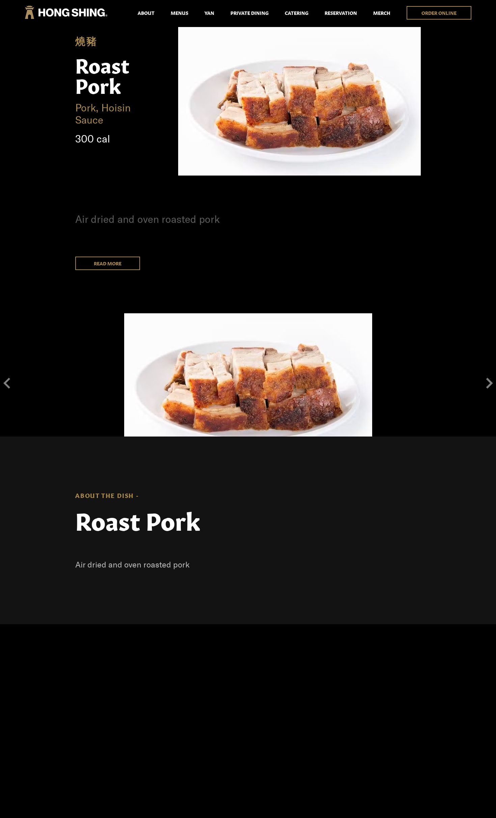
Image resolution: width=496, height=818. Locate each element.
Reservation (341, 12)
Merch (381, 12)
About (146, 12)
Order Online (439, 13)
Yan (209, 12)
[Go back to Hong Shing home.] (66, 12)
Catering (296, 12)
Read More (107, 263)
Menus (179, 12)
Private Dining (249, 12)
